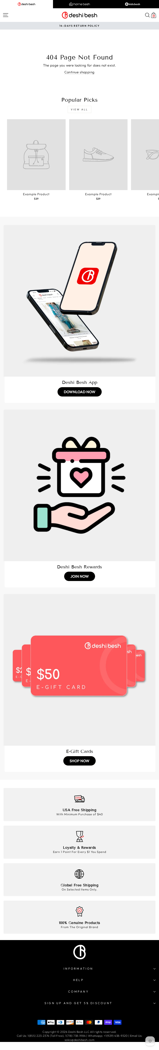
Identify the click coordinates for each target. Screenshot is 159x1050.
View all (79, 109)
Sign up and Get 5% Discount (78, 1003)
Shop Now (79, 760)
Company (78, 991)
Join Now (79, 576)
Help (78, 980)
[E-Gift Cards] (79, 670)
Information (78, 968)
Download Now (79, 391)
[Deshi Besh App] (79, 301)
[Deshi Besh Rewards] (79, 485)
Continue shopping (79, 72)
